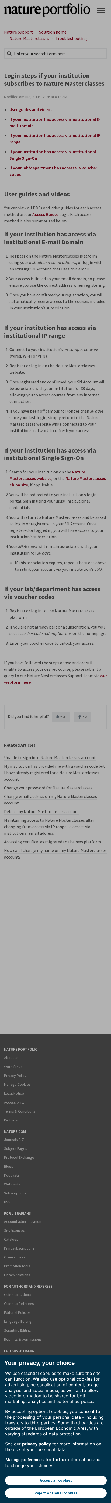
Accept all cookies (56, 1480)
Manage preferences (25, 1459)
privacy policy (36, 1444)
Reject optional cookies (55, 1493)
